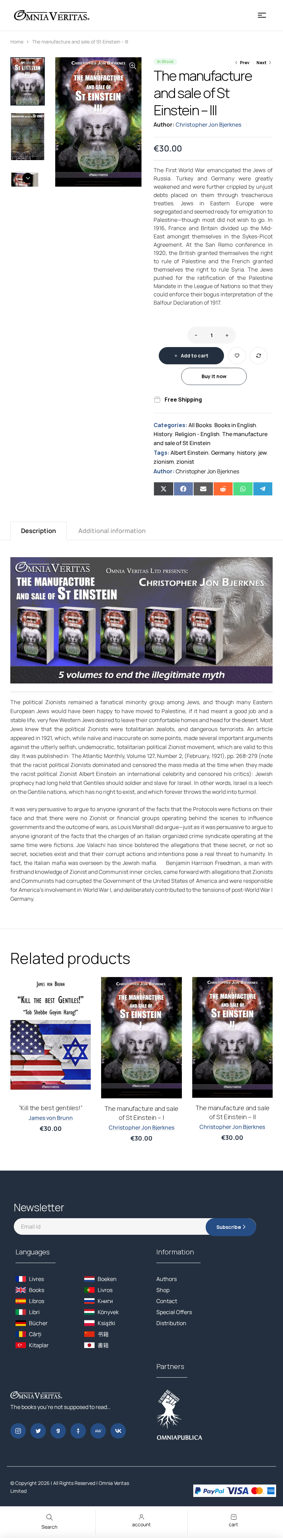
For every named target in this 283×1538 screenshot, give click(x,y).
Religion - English (197, 434)
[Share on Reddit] (223, 489)
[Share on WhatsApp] (243, 489)
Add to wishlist (237, 355)
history (246, 452)
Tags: (161, 452)
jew (262, 452)
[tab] (38, 531)
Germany (223, 452)
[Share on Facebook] (184, 489)
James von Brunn (51, 1118)
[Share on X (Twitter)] (164, 489)
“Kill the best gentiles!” (50, 1108)
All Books (200, 425)
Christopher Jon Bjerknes (208, 124)
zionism (164, 461)
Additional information (112, 530)
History (163, 434)
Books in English (235, 425)
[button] (133, 66)
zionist (185, 461)
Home (16, 41)
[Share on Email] (203, 489)
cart (233, 1524)
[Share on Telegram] (263, 489)
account (141, 1524)
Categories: (170, 425)
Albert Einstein (189, 452)
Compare (258, 355)
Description (38, 530)
